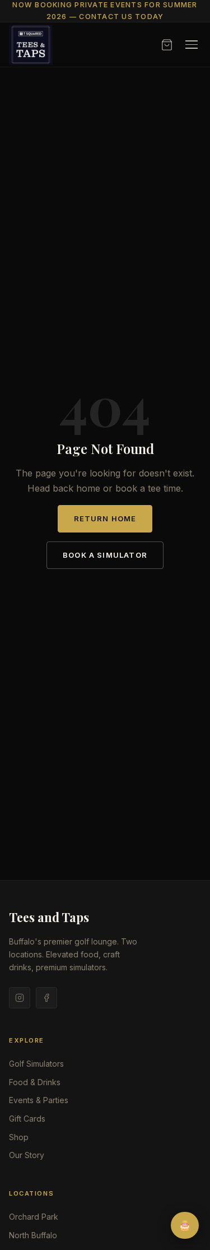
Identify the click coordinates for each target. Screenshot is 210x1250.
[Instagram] (19, 997)
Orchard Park (33, 1216)
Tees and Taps (49, 917)
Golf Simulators (36, 1063)
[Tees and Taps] (31, 45)
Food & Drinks (34, 1082)
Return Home (105, 518)
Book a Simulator (105, 554)
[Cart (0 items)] (167, 45)
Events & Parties (38, 1100)
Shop (19, 1137)
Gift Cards (27, 1118)
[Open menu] (191, 44)
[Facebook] (46, 997)
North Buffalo (33, 1235)
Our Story (26, 1155)
